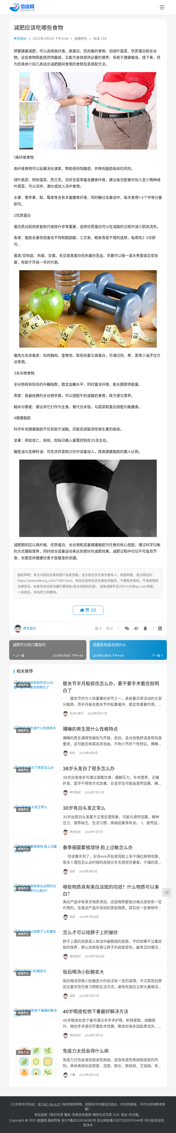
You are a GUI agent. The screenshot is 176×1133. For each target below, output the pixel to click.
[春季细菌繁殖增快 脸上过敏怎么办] (36, 858)
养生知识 (20, 38)
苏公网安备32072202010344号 (120, 1120)
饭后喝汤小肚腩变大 (83, 972)
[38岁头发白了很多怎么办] (36, 779)
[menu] (162, 7)
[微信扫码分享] (127, 628)
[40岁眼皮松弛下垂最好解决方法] (36, 1022)
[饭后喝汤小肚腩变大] (36, 982)
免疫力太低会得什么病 (86, 1051)
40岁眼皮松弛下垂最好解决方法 (95, 1011)
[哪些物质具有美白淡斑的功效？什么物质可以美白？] (36, 897)
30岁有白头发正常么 (84, 808)
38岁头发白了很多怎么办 (89, 768)
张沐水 (88, 1125)
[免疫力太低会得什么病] (36, 1061)
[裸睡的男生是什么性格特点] (36, 739)
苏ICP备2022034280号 (78, 1120)
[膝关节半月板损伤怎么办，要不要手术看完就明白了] (36, 694)
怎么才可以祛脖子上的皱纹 (90, 932)
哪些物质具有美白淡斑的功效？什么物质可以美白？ (111, 890)
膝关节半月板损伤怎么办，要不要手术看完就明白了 (111, 687)
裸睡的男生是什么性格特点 (90, 729)
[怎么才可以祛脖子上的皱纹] (36, 943)
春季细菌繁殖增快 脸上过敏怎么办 (98, 847)
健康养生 (80, 38)
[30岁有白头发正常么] (36, 818)
